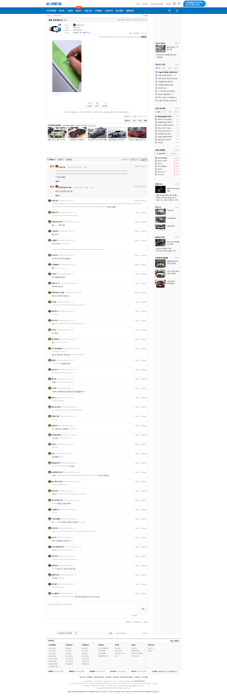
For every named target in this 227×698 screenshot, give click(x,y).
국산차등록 (101, 651)
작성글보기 (136, 33)
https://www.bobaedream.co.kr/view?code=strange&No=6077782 (119, 37)
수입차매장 (52, 651)
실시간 (158, 68)
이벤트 (150, 651)
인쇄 (138, 116)
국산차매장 (52, 648)
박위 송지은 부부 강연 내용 (167, 78)
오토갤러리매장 (53, 666)
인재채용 (108, 677)
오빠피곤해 (80, 25)
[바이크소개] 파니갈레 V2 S (166, 251)
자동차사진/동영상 (137, 653)
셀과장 (167, 169)
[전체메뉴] (176, 10)
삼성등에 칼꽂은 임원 (165, 85)
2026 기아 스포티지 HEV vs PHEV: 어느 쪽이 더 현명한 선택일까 (167, 200)
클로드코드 (167, 172)
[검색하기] (169, 10)
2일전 (170, 68)
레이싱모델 (134, 656)
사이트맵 (144, 677)
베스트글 (117, 648)
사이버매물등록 (103, 648)
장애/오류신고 (163, 671)
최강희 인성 (162, 88)
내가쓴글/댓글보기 (121, 633)
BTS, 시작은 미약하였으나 (167, 97)
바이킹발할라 (167, 166)
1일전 (164, 68)
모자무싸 (167, 174)
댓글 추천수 (173, 153)
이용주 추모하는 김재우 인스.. (168, 101)
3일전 (176, 68)
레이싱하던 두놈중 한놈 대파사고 (167, 55)
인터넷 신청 (92, 125)
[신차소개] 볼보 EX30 (163, 248)
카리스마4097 (167, 158)
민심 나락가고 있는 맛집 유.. (166, 128)
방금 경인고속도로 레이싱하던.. (166, 140)
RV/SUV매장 (52, 661)
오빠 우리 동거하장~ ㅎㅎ (167, 75)
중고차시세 (69, 661)
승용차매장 (52, 656)
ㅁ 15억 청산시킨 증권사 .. (167, 91)
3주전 (176, 112)
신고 (142, 33)
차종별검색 (69, 664)
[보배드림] (53, 3)
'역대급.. (161, 142)
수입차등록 (101, 653)
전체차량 (68, 648)
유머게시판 (57, 16)
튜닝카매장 (52, 653)
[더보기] (177, 43)
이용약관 (116, 677)
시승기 (117, 656)
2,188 (80, 32)
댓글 (84, 32)
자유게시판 (118, 651)
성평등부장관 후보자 (165, 82)
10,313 (88, 32)
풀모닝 (167, 163)
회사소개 (82, 677)
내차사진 (134, 648)
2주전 (170, 112)
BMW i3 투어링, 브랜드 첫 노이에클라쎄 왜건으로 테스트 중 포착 (167, 198)
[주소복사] (143, 37)
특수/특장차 (69, 656)
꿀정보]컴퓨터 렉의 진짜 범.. (166, 116)
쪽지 (130, 33)
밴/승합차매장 (52, 664)
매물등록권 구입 (103, 656)
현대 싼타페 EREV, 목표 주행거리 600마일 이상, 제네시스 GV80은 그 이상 (167, 195)
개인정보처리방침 (126, 677)
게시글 (75, 32)
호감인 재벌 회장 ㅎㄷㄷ (166, 94)
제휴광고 (90, 677)
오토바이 (150, 648)
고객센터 (137, 677)
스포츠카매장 (52, 659)
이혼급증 (159, 57)
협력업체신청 (99, 677)
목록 (146, 16)
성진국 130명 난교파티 (166, 125)
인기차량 (68, 651)
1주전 (164, 112)
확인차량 (68, 653)
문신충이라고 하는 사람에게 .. (166, 134)
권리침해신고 (172, 671)
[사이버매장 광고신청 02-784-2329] (194, 4)
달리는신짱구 (167, 161)
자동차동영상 (135, 651)
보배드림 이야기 (120, 653)
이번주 (158, 112)
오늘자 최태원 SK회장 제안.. (168, 72)
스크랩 (134, 116)
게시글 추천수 (161, 153)
